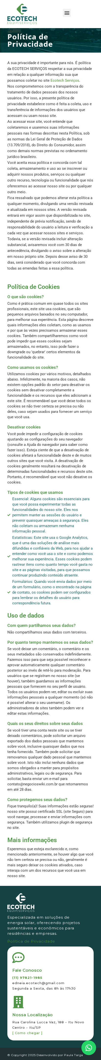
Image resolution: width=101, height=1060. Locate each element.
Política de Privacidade (31, 941)
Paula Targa (73, 1055)
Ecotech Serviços (64, 80)
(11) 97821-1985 (27, 978)
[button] (67, 13)
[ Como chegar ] (27, 1033)
